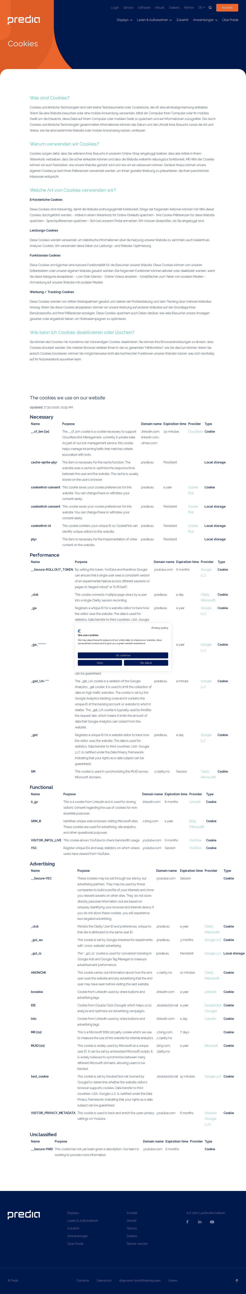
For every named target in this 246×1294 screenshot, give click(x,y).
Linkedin (195, 802)
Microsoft (211, 1046)
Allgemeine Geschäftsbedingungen (140, 1280)
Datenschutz (104, 1280)
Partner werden (137, 1244)
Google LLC (213, 940)
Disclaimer (82, 1280)
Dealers (174, 7)
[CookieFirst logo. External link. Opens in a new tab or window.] (79, 631)
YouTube (195, 840)
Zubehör (182, 20)
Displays (123, 20)
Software (144, 7)
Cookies (172, 1280)
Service (128, 7)
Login (115, 7)
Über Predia (230, 20)
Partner (189, 7)
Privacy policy (160, 627)
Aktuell (160, 7)
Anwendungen (203, 20)
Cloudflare (195, 431)
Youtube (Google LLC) (211, 1118)
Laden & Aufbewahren (152, 20)
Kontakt (227, 7)
